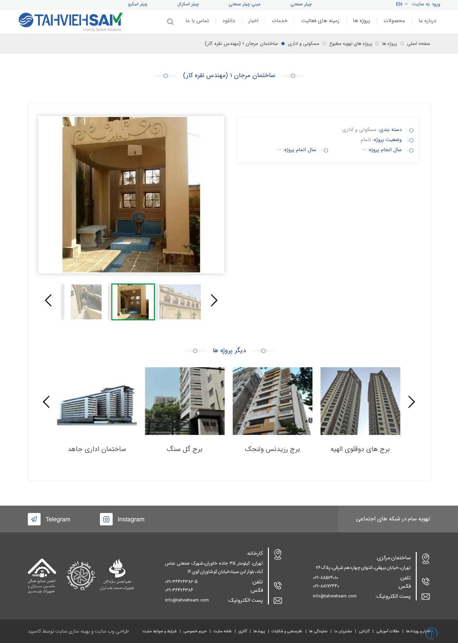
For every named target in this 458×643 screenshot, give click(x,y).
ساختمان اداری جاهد (97, 449)
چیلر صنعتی (301, 4)
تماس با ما (197, 21)
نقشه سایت (222, 631)
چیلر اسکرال (188, 4)
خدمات (280, 21)
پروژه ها (361, 21)
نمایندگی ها (318, 631)
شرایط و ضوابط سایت (159, 631)
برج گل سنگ (185, 449)
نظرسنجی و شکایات (287, 631)
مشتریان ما (343, 631)
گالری (242, 631)
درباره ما (427, 21)
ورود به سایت (426, 4)
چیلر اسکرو (138, 4)
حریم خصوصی (195, 631)
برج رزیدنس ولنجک (272, 449)
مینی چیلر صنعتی (245, 4)
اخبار (253, 21)
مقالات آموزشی (387, 631)
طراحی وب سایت (112, 631)
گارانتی (364, 631)
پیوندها (259, 631)
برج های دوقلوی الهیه (360, 449)
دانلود (228, 21)
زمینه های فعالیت (320, 21)
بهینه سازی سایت (72, 631)
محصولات (394, 21)
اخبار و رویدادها (418, 631)
